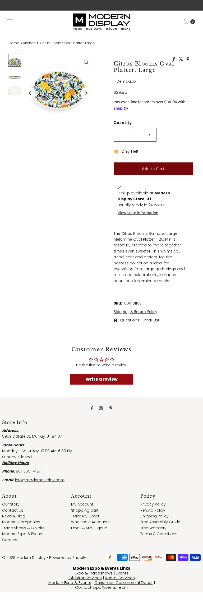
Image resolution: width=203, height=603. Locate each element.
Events (122, 573)
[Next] (86, 93)
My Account (82, 504)
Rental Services (120, 578)
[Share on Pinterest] (188, 59)
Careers (9, 540)
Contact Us (12, 510)
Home (14, 43)
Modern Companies (21, 522)
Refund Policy (152, 510)
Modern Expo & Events (22, 533)
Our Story (11, 504)
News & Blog (13, 516)
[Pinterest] (110, 408)
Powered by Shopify (67, 557)
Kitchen (29, 43)
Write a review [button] (102, 379)
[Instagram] (101, 408)
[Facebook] (92, 408)
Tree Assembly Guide (160, 522)
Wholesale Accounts (90, 522)
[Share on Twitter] (181, 59)
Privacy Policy (153, 504)
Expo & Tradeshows (94, 573)
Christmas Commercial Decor (123, 582)
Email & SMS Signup (89, 528)
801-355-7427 (28, 471)
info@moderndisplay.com (39, 480)
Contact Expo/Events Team (101, 587)
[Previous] (30, 93)
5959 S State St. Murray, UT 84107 (32, 436)
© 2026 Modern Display (24, 557)
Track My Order (85, 516)
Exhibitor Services (85, 578)
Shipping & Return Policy (135, 311)
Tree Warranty (153, 528)
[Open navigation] (10, 21)
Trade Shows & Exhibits (23, 528)
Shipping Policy (154, 516)
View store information (138, 213)
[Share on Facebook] (174, 59)
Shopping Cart (85, 510)
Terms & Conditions (158, 533)
